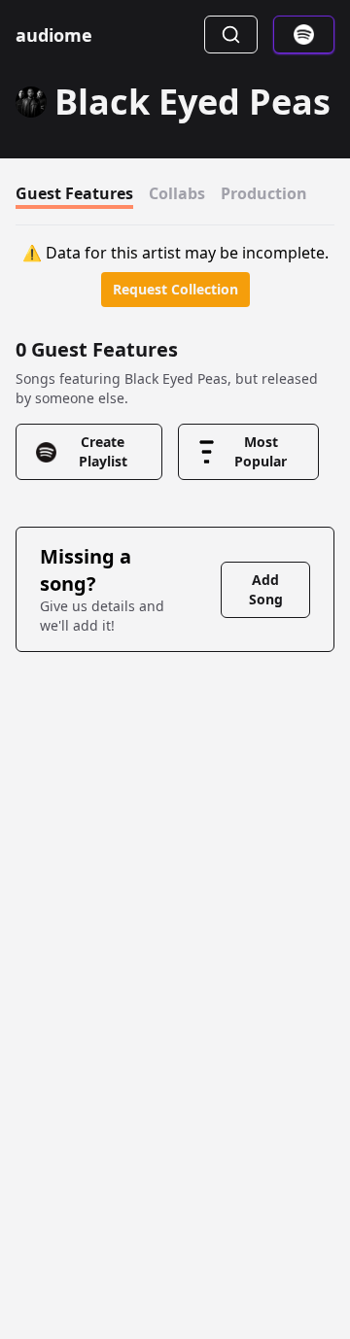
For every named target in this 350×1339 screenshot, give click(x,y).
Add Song (266, 589)
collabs (177, 193)
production (264, 193)
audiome (54, 35)
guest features (74, 193)
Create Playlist (103, 451)
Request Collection (175, 289)
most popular (260, 451)
